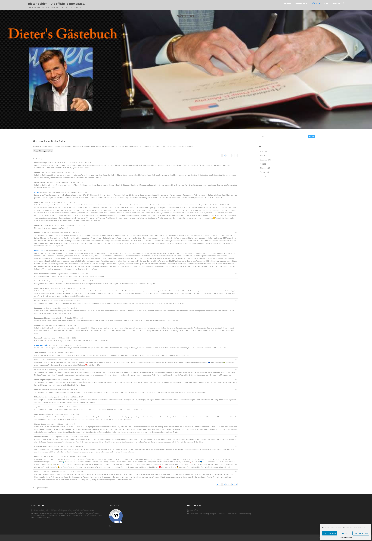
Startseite (287, 3)
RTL (188, 512)
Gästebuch (316, 3)
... (236, 162)
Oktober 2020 (265, 168)
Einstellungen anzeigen (360, 533)
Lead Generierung (219, 514)
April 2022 (263, 156)
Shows (80, 510)
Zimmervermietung (245, 514)
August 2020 (264, 172)
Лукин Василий (40, 345)
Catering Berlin (208, 514)
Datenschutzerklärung (346, 537)
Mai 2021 (263, 164)
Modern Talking (301, 3)
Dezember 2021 (265, 160)
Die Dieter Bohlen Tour (194, 514)
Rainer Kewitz (39, 250)
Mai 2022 (263, 152)
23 (233, 155)
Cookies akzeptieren (329, 533)
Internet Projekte (36, 515)
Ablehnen (345, 533)
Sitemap (111, 526)
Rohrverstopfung (192, 510)
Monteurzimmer (232, 514)
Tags (326, 3)
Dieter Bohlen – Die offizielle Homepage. (56, 4)
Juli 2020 (263, 176)
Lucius (36, 192)
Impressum (336, 3)
